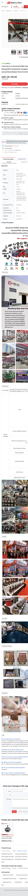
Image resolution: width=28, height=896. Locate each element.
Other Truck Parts (23, 10)
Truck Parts (15, 10)
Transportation (9, 10)
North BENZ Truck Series (20, 859)
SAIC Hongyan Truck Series (7, 856)
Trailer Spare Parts (7, 882)
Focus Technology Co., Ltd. (18, 890)
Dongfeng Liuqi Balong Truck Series (9, 859)
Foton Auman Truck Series (21, 856)
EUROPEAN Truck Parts (6, 854)
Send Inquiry (14, 84)
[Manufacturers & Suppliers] (14, 2)
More (2, 885)
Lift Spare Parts (23, 878)
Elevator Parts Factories (22, 875)
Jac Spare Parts (18, 882)
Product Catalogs (22, 851)
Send (14, 811)
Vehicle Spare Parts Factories (9, 878)
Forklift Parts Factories (8, 875)
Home (2, 10)
